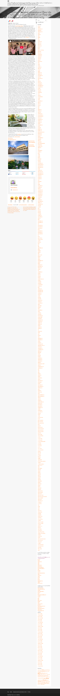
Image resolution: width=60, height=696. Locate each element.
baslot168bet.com (40, 75)
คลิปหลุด (39, 413)
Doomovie (39, 105)
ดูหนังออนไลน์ (40, 427)
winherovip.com (40, 403)
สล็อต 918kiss (40, 468)
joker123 (39, 157)
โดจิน (39, 550)
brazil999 (39, 88)
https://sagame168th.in (41, 591)
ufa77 (38, 369)
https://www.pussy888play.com (42, 594)
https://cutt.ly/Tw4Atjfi (32, 146)
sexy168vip (39, 312)
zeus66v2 (39, 408)
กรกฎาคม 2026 (40, 615)
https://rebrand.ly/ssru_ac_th (12, 139)
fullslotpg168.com (40, 125)
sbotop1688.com (40, 310)
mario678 (39, 198)
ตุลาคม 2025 (40, 627)
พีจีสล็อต (39, 457)
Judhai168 (39, 161)
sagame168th (39, 305)
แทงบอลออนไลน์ (40, 544)
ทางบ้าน (39, 437)
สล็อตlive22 (39, 483)
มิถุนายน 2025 (40, 633)
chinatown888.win (40, 96)
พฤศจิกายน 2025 (40, 626)
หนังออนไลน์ (40, 512)
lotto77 (39, 182)
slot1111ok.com (40, 331)
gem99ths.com (40, 129)
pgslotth (39, 263)
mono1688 (39, 206)
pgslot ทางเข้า (40, 254)
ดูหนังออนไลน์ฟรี (40, 431)
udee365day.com (40, 368)
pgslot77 (39, 257)
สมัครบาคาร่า (40, 465)
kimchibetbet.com (40, 163)
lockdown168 (39, 181)
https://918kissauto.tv (41, 588)
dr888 (38, 108)
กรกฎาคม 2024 (40, 649)
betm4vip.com (40, 82)
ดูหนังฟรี (39, 425)
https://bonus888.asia (41, 567)
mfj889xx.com (40, 202)
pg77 (38, 245)
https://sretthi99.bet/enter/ (41, 143)
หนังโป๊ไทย (39, 517)
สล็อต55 (39, 471)
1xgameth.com (40, 41)
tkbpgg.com (39, 362)
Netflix (39, 219)
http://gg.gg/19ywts (31, 144)
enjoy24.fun (39, 112)
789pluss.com (40, 45)
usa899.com (39, 390)
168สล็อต (39, 34)
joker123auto (39, 158)
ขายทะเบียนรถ (40, 411)
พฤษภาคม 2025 (40, 634)
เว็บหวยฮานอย (40, 540)
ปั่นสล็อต (39, 451)
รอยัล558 (39, 462)
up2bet (39, 389)
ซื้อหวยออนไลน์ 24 (41, 423)
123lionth (39, 27)
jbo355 (39, 153)
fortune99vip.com (40, 119)
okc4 (38, 223)
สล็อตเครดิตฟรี (40, 492)
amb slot (39, 65)
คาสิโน (39, 416)
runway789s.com (40, 303)
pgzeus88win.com (40, 266)
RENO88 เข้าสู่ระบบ (45, 674)
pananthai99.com (40, 230)
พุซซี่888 (39, 458)
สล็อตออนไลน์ (40, 490)
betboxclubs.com (40, 78)
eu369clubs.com (40, 113)
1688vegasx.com (40, 31)
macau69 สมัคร (40, 195)
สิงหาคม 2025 (40, 630)
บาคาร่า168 (39, 448)
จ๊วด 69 (39, 418)
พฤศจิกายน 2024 (40, 643)
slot (38, 329)
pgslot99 (39, 259)
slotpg (38, 574)
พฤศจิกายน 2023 (40, 660)
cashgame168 (40, 92)
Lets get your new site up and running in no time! (19, 691)
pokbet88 (39, 269)
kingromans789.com (40, 164)
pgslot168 (39, 256)
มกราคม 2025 (40, 640)
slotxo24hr (39, 335)
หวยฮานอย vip (40, 519)
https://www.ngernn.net (41, 610)
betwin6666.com (40, 84)
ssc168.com (39, 342)
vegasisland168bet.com (41, 394)
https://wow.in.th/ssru (31, 140)
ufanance (39, 379)
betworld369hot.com (40, 85)
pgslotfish (39, 262)
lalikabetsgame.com (40, 173)
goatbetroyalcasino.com (41, 132)
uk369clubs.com (40, 387)
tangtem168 (39, 352)
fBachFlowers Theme (10, 694)
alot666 (39, 64)
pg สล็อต (39, 240)
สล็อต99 (39, 482)
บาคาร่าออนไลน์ (40, 449)
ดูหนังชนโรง (40, 607)
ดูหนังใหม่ (39, 432)
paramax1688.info (40, 233)
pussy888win (39, 283)
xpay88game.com (40, 407)
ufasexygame (39, 382)
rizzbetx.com (39, 294)
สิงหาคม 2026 (40, 613)
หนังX (39, 509)
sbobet (39, 308)
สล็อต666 (39, 473)
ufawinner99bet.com (40, 386)
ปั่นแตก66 (39, 452)
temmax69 (39, 355)
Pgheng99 (39, 250)
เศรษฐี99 (39, 543)
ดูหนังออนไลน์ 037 (41, 428)
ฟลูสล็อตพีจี (40, 459)
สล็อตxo (39, 486)
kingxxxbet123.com (40, 165)
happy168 (39, 136)
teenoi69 (39, 353)
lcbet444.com (39, 175)
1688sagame (39, 30)
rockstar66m (39, 298)
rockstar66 (39, 297)
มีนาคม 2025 (40, 637)
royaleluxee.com (40, 300)
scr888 (39, 311)
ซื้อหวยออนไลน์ (40, 421)
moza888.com (40, 215)
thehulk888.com (40, 358)
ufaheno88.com (40, 377)
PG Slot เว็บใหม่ (40, 239)
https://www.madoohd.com (41, 589)
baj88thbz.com (40, 72)
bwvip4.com (39, 89)
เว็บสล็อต (39, 534)
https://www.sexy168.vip (41, 608)
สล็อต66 (39, 472)
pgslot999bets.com (40, 260)
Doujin (39, 106)
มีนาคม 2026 (40, 620)
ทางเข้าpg (39, 442)
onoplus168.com (40, 228)
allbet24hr (39, 60)
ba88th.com (39, 68)
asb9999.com (39, 67)
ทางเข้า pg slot (40, 440)
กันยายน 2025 (40, 629)
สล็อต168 (39, 469)
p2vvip (39, 229)
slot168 (39, 332)
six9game (39, 325)
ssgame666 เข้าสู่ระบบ (41, 345)
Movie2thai (39, 212)
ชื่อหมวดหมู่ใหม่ (40, 420)
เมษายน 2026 (40, 619)
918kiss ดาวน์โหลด (41, 50)
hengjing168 (39, 139)
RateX (38, 287)
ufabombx (39, 373)
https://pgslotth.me (40, 580)
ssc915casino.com (40, 343)
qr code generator (40, 284)
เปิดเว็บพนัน (40, 529)
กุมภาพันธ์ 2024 (40, 656)
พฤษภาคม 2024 (40, 651)
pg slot (39, 236)
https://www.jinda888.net (41, 568)
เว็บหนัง (39, 537)
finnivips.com (39, 117)
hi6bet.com (39, 140)
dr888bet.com (39, 109)
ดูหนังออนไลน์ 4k (40, 430)
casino (39, 93)
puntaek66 (39, 276)
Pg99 (38, 246)
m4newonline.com (40, 189)
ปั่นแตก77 (39, 454)
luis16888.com (40, 187)
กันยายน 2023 (40, 663)
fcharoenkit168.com (40, 115)
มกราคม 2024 (40, 657)
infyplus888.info (40, 150)
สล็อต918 (39, 479)
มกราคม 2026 (40, 623)
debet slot (39, 102)
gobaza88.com (40, 133)
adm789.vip (39, 58)
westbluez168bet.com (41, 401)
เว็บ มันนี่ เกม (40, 530)
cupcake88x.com (40, 100)
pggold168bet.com (40, 247)
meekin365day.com (40, 201)
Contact (11, 691)
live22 (38, 180)
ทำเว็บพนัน (39, 444)
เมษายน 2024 (40, 653)
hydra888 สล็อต (40, 146)
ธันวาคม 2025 (40, 625)
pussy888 (39, 280)
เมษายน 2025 (40, 636)
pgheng (39, 249)
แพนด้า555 (39, 547)
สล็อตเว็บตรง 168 (40, 495)
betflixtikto (39, 81)
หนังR (39, 507)
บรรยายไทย (40, 445)
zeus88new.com (40, 410)
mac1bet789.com (40, 192)
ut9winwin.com (40, 392)
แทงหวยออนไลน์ (40, 546)
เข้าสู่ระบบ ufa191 (40, 522)
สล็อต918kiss (40, 481)
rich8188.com (39, 293)
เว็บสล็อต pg (40, 536)
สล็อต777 (39, 475)
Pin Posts (29, 691)
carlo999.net (39, 91)
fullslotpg (39, 123)
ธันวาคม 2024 (40, 642)
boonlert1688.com (40, 86)
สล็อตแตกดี (40, 499)
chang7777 (39, 95)
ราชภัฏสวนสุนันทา (17, 136)
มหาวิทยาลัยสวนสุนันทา (19, 25)
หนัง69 (39, 506)
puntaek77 (39, 277)
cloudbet (39, 98)
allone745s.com (40, 61)
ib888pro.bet (39, 147)
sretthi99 (39, 341)
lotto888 (39, 184)
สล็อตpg (39, 485)
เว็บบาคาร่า (39, 684)
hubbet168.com (40, 144)
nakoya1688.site (40, 216)
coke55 (39, 99)
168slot (39, 33)
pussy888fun (39, 281)
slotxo (38, 334)
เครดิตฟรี (39, 524)
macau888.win (40, 197)
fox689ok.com (40, 120)
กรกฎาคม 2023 (40, 666)
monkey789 (39, 205)
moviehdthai (39, 214)
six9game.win (40, 327)
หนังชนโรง (39, 510)
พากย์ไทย (39, 455)
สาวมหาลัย (39, 503)
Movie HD (39, 209)
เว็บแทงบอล (40, 541)
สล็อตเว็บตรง (40, 493)
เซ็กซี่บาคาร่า (40, 526)
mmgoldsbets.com (40, 204)
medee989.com (40, 199)
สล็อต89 (39, 478)
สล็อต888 (39, 476)
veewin (39, 393)
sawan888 (39, 307)
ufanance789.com (40, 380)
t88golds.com (39, 351)
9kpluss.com (39, 52)
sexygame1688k (40, 317)
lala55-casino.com (40, 171)
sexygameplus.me (40, 319)
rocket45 (39, 295)
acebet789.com (40, 54)
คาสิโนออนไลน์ (40, 417)
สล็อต (39, 466)
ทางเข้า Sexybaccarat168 (41, 441)
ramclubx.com (40, 286)
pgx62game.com (40, 264)
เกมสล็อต (39, 520)
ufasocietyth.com (40, 384)
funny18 (39, 126)
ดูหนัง (39, 424)
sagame (39, 304)
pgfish (48, 671)
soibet (38, 336)
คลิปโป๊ (39, 414)
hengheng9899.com (40, 137)
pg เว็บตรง (39, 242)
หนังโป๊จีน (39, 513)
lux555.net (39, 188)
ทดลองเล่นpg (40, 434)
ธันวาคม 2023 (40, 659)
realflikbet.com (40, 288)
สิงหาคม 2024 (40, 647)
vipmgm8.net (39, 400)
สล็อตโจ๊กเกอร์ (40, 500)
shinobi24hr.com (40, 321)
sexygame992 (40, 318)
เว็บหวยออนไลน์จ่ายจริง (42, 538)
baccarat (39, 69)
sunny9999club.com (40, 349)
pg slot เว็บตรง (40, 238)
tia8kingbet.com (40, 359)
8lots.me (39, 47)
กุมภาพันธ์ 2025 (40, 639)
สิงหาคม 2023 (40, 664)
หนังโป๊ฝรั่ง (39, 514)
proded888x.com (40, 271)
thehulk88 (39, 356)
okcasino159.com (40, 225)
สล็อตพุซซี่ (39, 488)
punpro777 (39, 274)
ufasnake (39, 383)
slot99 (38, 562)
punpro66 (39, 273)
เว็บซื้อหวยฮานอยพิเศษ (41, 533)
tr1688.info (39, 365)
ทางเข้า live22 (40, 438)
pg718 (38, 243)
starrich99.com (40, 346)
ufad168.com (39, 375)
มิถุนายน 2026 (40, 616)
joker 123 (39, 559)
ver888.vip (39, 397)
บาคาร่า (39, 447)
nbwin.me (39, 218)
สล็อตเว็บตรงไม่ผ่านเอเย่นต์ (42, 496)
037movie (39, 26)
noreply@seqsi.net (15, 189)
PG (38, 235)
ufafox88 (39, 376)
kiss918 (39, 168)
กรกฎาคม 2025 (40, 632)
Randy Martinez (14, 187)
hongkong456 (39, 141)
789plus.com (39, 43)
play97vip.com (40, 267)
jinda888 (39, 156)
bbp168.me (39, 76)
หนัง (38, 505)
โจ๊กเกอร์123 (40, 548)
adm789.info (39, 57)
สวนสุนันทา (27, 37)
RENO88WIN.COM (40, 290)
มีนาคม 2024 (40, 654)
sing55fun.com (40, 322)
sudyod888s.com (40, 348)
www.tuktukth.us (40, 404)
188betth (39, 37)
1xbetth (39, 40)
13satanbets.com (40, 28)
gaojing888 (39, 127)
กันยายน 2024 (40, 646)
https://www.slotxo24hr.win (41, 573)
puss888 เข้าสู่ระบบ (41, 279)
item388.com (39, 151)
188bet (39, 35)
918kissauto (39, 51)
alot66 (38, 62)
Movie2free (39, 211)
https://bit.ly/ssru (10, 138)
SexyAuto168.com (40, 315)
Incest (38, 149)
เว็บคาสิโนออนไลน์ (41, 531)
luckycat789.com (40, 185)
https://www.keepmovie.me (41, 606)
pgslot (38, 253)
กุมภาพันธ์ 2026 (40, 622)
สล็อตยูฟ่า (39, 489)
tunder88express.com (41, 366)
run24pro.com (39, 301)
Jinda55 (39, 154)
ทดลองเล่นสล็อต (40, 435)
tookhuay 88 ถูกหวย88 (41, 363)
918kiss (39, 48)
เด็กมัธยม (39, 527)
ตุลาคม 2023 (40, 661)
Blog (8, 691)
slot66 (38, 564)
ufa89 (38, 370)
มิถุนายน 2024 (40, 650)
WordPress (18, 694)
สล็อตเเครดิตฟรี (40, 497)
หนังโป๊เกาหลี (40, 516)
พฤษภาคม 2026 (40, 618)
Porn (38, 270)
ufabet (38, 372)
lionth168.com (40, 177)
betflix (38, 79)
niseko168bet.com (40, 221)
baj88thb (39, 71)
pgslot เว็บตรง (40, 600)
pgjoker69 (39, 252)
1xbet (38, 38)
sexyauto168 (39, 314)
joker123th (39, 160)
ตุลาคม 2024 (40, 644)
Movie (38, 208)
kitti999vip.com (40, 170)
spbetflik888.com (40, 338)
